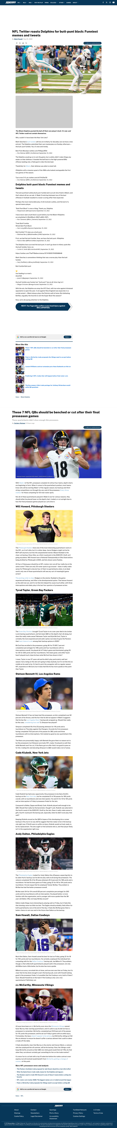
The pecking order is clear (25, 578)
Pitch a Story (54, 1113)
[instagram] (110, 2)
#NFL (47, 217)
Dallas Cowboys (37, 961)
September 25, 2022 (45, 153)
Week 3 (22, 483)
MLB (24, 2)
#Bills (45, 170)
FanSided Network (80, 1110)
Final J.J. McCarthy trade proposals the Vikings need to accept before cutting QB (43, 1083)
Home (17, 397)
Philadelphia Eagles (26, 875)
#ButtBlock (31, 217)
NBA (30, 2)
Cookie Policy (19, 1116)
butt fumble (31, 142)
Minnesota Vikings (57, 1026)
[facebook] (103, 2)
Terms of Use (98, 1113)
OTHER (61, 2)
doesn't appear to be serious (42, 1036)
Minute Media (11, 1123)
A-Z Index (96, 1110)
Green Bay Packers (25, 631)
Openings (52, 1110)
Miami (28, 166)
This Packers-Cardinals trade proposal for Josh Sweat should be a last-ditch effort (44, 1069)
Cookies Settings (79, 1116)
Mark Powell (18, 39)
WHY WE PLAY (38, 2)
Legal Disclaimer (37, 1116)
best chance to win (26, 641)
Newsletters (35, 1113)
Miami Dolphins (25, 397)
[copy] (26, 43)
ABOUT (75, 2)
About (16, 1110)
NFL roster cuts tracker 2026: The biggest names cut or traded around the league (44, 1080)
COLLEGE (53, 2)
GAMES (68, 2)
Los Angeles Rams (33, 720)
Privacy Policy (78, 1113)
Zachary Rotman (19, 423)
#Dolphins (19, 170)
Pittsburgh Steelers (25, 548)
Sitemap (17, 1113)
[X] (106, 2)
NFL (19, 2)
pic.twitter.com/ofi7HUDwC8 (37, 177)
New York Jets (31, 796)
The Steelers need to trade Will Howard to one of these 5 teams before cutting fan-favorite (44, 1076)
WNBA (47, 2)
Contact (33, 1110)
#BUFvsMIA (40, 217)
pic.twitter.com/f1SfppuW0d (37, 151)
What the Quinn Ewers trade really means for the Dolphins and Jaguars (40, 1072)
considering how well (32, 722)
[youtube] (114, 2)
